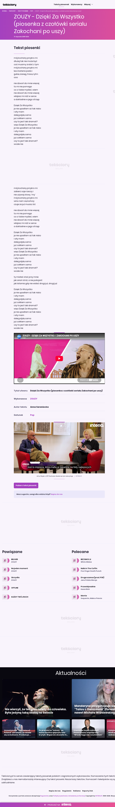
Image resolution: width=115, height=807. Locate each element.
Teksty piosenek (23, 11)
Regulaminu (44, 796)
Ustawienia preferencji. (76, 796)
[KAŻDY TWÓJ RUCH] (36, 594)
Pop (31, 11)
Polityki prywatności (60, 796)
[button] (61, 4)
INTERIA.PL (99, 796)
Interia (4, 11)
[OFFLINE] (36, 585)
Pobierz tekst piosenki (26, 485)
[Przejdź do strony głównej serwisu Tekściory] (9, 4)
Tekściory (12, 11)
